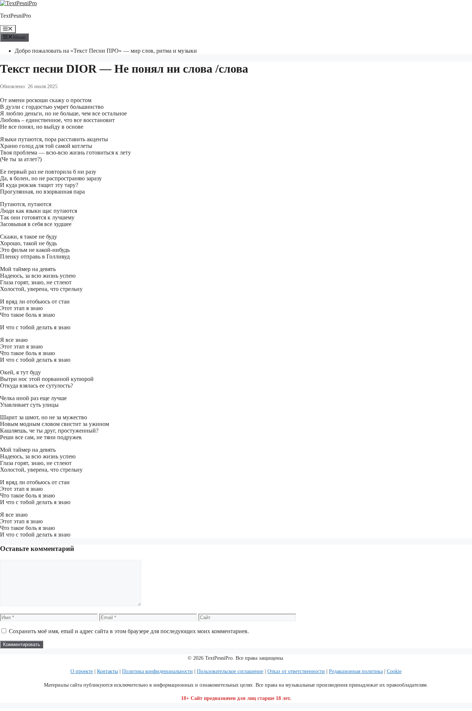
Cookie (394, 671)
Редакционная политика (356, 671)
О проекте (81, 671)
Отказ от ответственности (296, 671)
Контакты (107, 671)
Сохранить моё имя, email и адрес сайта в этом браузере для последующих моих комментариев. (129, 631)
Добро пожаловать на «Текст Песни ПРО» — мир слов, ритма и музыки (106, 51)
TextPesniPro (15, 16)
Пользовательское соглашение (230, 671)
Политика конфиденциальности (157, 671)
